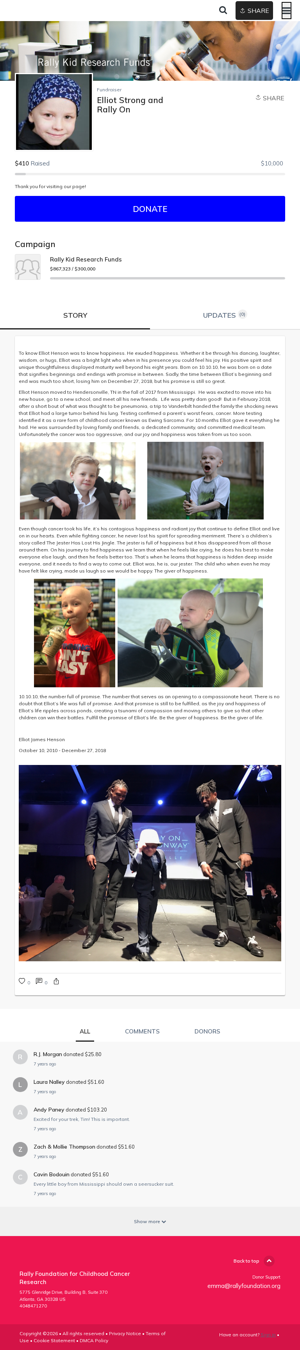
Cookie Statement (54, 1340)
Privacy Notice (125, 1333)
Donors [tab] (207, 1031)
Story (75, 315)
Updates (224, 315)
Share (272, 98)
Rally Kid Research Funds (86, 259)
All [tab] (85, 1031)
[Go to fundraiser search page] (223, 10)
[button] (56, 982)
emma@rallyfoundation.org (243, 1286)
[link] (41, 982)
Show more (147, 1221)
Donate (150, 209)
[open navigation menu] (286, 10)
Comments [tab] (142, 1031)
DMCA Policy (94, 1340)
